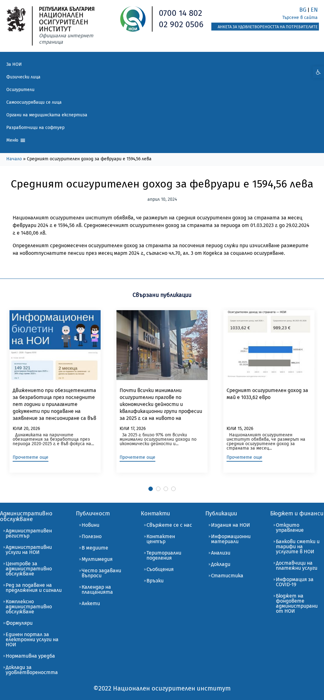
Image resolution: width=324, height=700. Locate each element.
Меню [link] (13, 140)
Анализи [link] (220, 553)
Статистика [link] (227, 576)
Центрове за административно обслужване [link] (29, 569)
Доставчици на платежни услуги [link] (296, 565)
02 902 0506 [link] (181, 24)
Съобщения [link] (160, 569)
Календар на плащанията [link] (97, 589)
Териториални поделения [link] (163, 555)
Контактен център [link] (160, 538)
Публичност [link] (93, 513)
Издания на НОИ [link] (230, 525)
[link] (318, 72)
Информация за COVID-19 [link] (295, 581)
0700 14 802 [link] (180, 13)
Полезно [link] (92, 536)
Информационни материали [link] (231, 538)
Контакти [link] (155, 513)
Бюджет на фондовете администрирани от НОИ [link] (297, 603)
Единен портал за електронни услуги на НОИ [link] (32, 639)
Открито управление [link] (290, 527)
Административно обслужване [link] (26, 516)
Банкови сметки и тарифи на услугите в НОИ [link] (298, 546)
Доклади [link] (220, 564)
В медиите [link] (95, 548)
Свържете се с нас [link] (169, 525)
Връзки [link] (155, 581)
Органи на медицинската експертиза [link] (46, 115)
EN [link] (314, 9)
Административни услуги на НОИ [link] (29, 549)
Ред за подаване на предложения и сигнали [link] (34, 587)
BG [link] (302, 9)
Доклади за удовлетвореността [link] (32, 669)
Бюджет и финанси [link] (296, 513)
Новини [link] (90, 525)
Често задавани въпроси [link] (101, 573)
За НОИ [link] (14, 64)
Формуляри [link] (19, 623)
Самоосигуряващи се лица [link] (34, 102)
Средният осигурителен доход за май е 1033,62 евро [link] (267, 393)
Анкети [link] (91, 603)
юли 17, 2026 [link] (133, 428)
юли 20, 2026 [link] (26, 428)
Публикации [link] (221, 513)
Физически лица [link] (23, 77)
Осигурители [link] (20, 89)
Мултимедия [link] (97, 559)
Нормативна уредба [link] (30, 656)
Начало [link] (14, 159)
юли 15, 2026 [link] (240, 428)
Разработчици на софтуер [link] (35, 127)
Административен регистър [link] (29, 533)
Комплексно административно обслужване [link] (29, 607)
